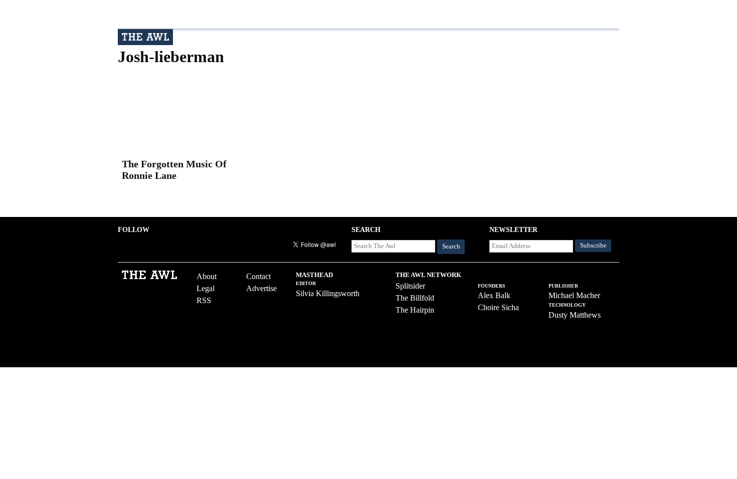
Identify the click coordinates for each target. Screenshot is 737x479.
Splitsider (410, 286)
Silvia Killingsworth (327, 293)
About (207, 276)
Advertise (261, 288)
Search (451, 246)
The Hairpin (415, 310)
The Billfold (415, 298)
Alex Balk (494, 295)
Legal (206, 288)
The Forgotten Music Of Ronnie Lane (174, 169)
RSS (204, 300)
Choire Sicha (498, 307)
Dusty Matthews (574, 315)
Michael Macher (574, 295)
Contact (258, 276)
